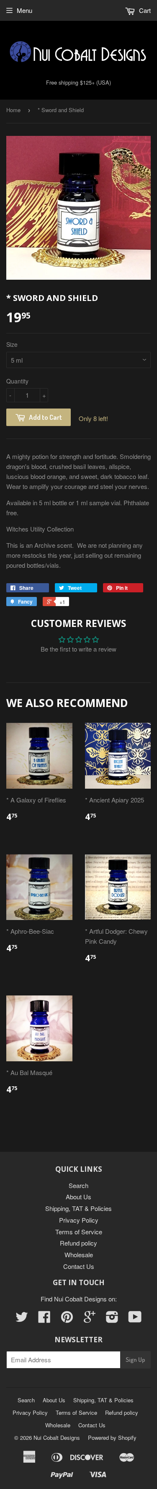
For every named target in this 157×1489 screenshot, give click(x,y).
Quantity (17, 381)
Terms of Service (78, 1231)
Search (78, 1185)
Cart (144, 10)
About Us (78, 1196)
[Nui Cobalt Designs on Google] (89, 1319)
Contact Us (78, 1266)
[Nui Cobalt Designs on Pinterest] (67, 1319)
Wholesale (78, 1254)
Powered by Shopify (112, 1437)
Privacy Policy (78, 1220)
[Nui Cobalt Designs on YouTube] (135, 1319)
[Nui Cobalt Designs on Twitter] (21, 1319)
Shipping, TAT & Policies (78, 1208)
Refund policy (78, 1242)
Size (12, 344)
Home (13, 110)
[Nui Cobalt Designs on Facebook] (44, 1319)
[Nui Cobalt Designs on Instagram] (112, 1319)
